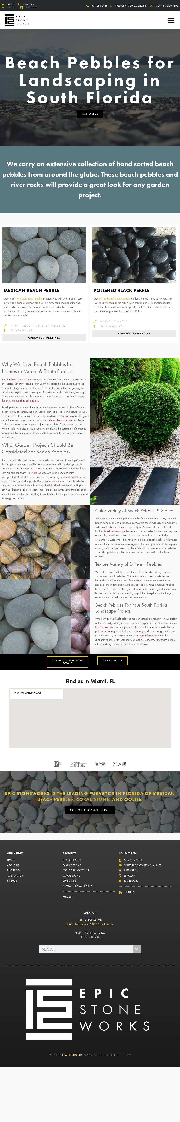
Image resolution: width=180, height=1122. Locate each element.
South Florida (51, 485)
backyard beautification (19, 379)
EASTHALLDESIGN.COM (71, 1055)
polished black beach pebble (114, 298)
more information (148, 635)
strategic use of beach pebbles (22, 400)
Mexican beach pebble (30, 298)
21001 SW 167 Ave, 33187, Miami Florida (90, 924)
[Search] (137, 949)
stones (139, 580)
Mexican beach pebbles (117, 531)
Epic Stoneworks (104, 627)
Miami (34, 473)
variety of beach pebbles (60, 420)
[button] (171, 20)
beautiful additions (72, 477)
